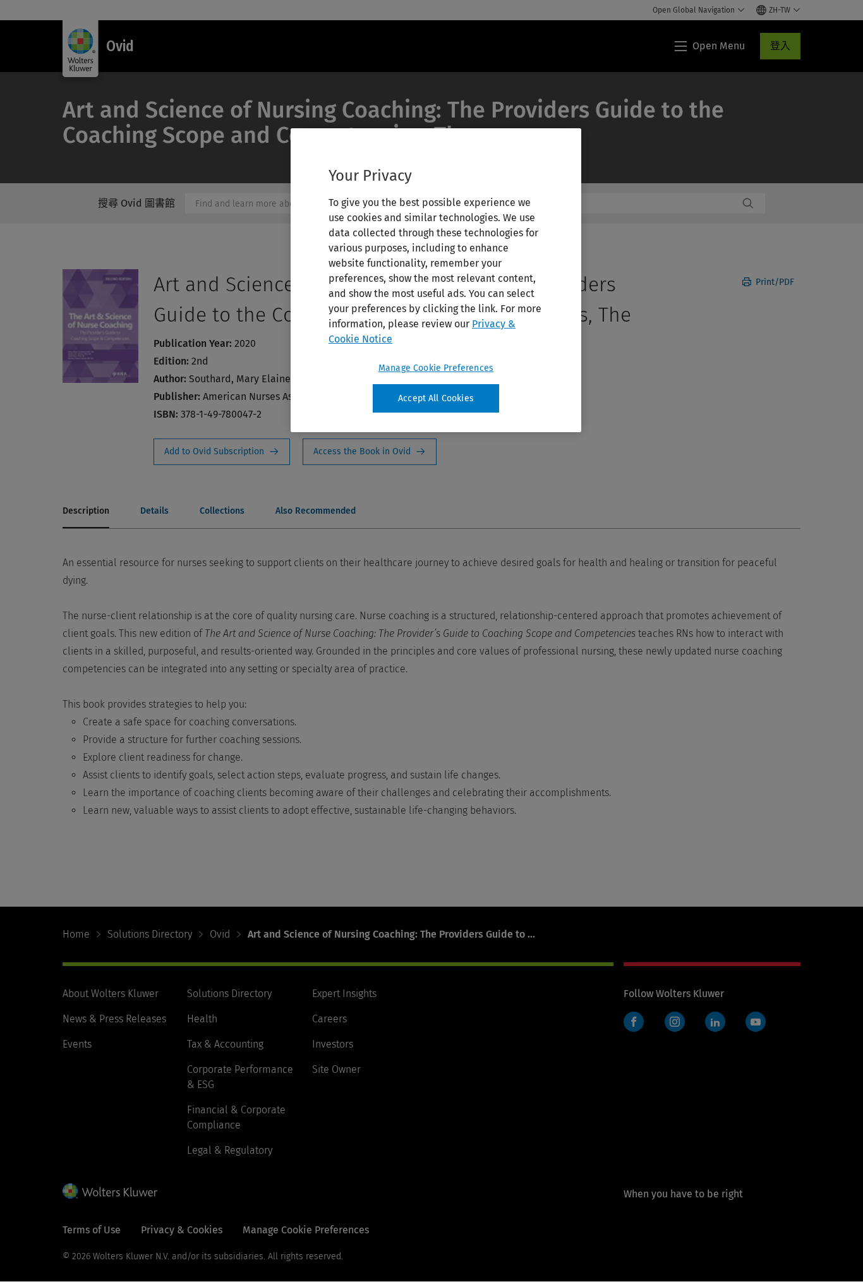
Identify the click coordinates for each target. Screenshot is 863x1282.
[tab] (86, 511)
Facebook (634, 1022)
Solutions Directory (149, 934)
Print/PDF (773, 282)
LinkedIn (715, 1022)
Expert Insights (344, 994)
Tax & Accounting (225, 1044)
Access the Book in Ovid (369, 451)
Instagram (675, 1022)
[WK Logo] (110, 1191)
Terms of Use (92, 1230)
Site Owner (336, 1069)
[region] (436, 280)
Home (76, 934)
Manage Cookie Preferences (435, 368)
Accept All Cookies (436, 398)
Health (202, 1019)
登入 (780, 46)
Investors (332, 1044)
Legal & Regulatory (229, 1150)
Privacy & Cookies (181, 1230)
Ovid (220, 934)
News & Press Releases (114, 1019)
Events (77, 1044)
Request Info (221, 451)
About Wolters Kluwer (111, 994)
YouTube (755, 1022)
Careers (329, 1019)
